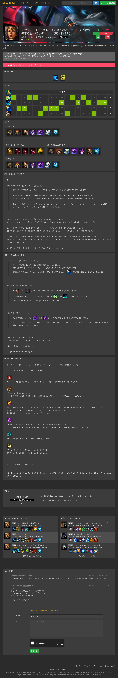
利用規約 (79, 666)
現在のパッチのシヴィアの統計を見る (17, 58)
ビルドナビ (45, 3)
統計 (37, 3)
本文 (16, 621)
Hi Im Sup (30, 37)
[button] (98, 37)
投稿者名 (18, 615)
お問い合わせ (104, 666)
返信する (92, 575)
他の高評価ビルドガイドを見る (30, 556)
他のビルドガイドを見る (87, 556)
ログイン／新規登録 (108, 3)
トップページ (8, 45)
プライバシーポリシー (91, 666)
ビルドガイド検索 (26, 3)
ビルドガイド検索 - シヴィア (25, 45)
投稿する (34, 651)
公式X (113, 666)
